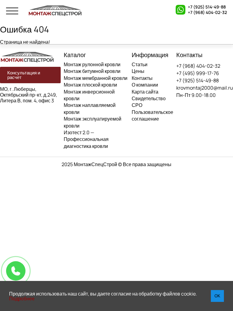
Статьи (139, 64)
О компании (145, 84)
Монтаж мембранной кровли (95, 78)
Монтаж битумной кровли (92, 71)
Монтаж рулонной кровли (92, 64)
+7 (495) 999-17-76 (197, 73)
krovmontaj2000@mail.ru (204, 87)
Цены (138, 71)
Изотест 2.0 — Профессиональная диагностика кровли (86, 139)
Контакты (142, 78)
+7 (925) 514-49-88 (207, 7)
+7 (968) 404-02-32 (207, 12)
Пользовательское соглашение (152, 115)
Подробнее (22, 298)
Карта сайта (145, 91)
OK (217, 296)
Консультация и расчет (23, 75)
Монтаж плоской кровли (90, 84)
